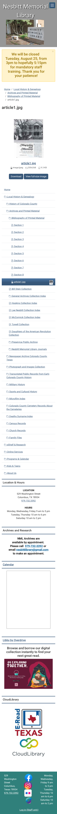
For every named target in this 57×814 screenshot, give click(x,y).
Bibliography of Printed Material (23, 96)
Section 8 (18, 274)
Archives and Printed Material (22, 92)
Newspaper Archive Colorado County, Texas (26, 358)
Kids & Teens (13, 466)
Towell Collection (20, 324)
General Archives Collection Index (28, 296)
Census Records (17, 423)
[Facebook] (28, 777)
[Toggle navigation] (52, 5)
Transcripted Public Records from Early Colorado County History (27, 376)
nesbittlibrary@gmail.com (32, 549)
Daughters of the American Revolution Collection (30, 333)
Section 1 (18, 225)
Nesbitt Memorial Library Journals (29, 349)
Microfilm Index (17, 398)
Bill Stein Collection (21, 289)
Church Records (17, 430)
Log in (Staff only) (29, 809)
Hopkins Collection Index (24, 303)
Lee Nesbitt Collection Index (25, 310)
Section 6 (18, 260)
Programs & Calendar (17, 459)
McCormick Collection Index (25, 317)
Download (16, 176)
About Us (11, 473)
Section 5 (18, 253)
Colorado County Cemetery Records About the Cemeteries (29, 407)
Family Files (15, 437)
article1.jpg (28, 163)
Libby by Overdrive (14, 640)
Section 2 (18, 232)
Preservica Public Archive (24, 342)
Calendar (8, 564)
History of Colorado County (23, 203)
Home (7, 89)
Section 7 (18, 267)
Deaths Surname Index (21, 416)
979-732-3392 (34, 546)
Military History (17, 384)
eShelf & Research (16, 444)
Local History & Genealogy (27, 89)
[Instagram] (28, 785)
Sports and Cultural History (23, 391)
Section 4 (18, 246)
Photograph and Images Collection (27, 366)
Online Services (14, 451)
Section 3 (18, 239)
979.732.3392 (28, 500)
